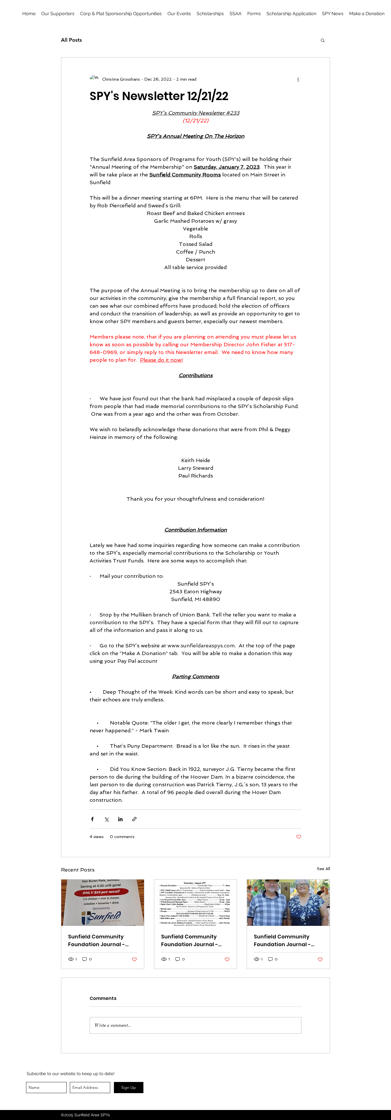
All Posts (71, 40)
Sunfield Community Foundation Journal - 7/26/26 (189, 940)
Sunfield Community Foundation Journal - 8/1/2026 (96, 940)
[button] (254, 13)
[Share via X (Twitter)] (106, 819)
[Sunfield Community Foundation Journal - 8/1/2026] (102, 903)
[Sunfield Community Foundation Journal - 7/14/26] (288, 903)
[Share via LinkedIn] (120, 819)
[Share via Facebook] (92, 819)
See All (323, 868)
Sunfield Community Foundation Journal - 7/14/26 (282, 940)
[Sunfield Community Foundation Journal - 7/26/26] (195, 903)
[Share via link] (134, 819)
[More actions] (298, 79)
